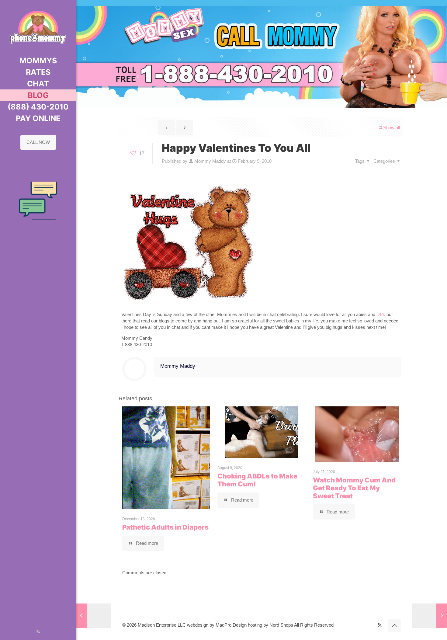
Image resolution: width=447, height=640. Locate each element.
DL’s (381, 314)
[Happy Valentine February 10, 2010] (429, 615)
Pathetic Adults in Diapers (165, 527)
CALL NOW (38, 142)
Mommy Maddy (210, 161)
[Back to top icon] (394, 625)
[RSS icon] (38, 631)
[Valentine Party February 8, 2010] (93, 615)
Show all (391, 127)
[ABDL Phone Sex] (38, 27)
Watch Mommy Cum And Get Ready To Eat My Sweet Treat (354, 488)
